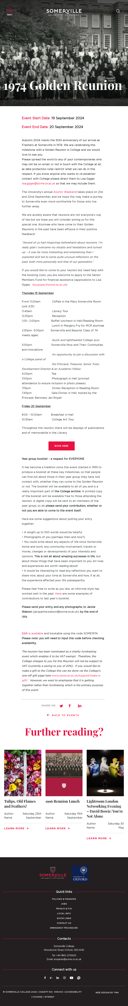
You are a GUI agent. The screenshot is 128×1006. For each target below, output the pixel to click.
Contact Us (64, 923)
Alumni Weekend (65, 192)
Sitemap (49, 997)
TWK (116, 993)
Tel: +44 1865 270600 (64, 955)
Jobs (64, 904)
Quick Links (64, 918)
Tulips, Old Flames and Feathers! (22, 792)
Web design (103, 993)
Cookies (37, 997)
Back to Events (65, 715)
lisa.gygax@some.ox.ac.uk (38, 183)
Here (58, 593)
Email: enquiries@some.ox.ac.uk (64, 959)
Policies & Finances (64, 899)
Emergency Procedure (64, 928)
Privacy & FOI (64, 909)
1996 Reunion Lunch (64, 792)
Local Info (64, 913)
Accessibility (73, 992)
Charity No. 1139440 (51, 992)
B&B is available (32, 633)
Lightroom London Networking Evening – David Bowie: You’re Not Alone (105, 797)
